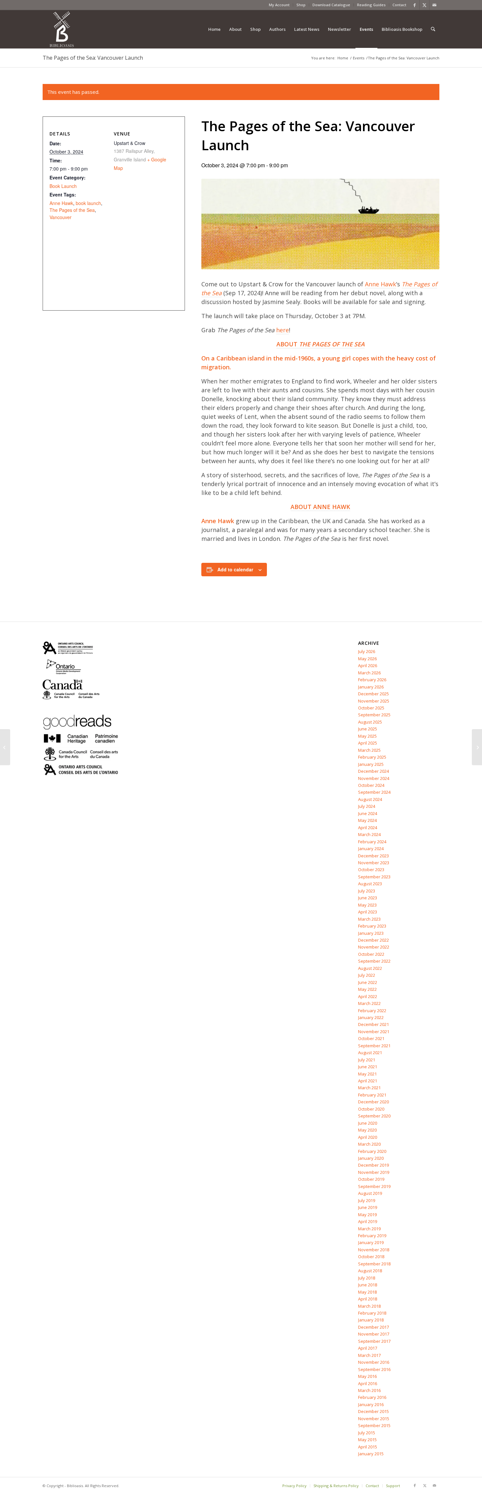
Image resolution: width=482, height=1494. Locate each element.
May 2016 (367, 1376)
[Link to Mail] (434, 5)
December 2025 (373, 694)
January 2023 (371, 933)
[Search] (433, 29)
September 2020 (374, 1116)
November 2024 (373, 778)
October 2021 (371, 1038)
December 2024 (373, 771)
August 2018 (370, 1271)
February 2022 (372, 1010)
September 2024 (374, 792)
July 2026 (366, 651)
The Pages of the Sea (72, 210)
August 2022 (370, 968)
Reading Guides (371, 4)
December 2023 (373, 856)
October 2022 (371, 954)
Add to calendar (235, 569)
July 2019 (366, 1200)
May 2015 (367, 1440)
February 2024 (372, 842)
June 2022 (367, 982)
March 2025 (369, 750)
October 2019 (371, 1179)
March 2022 (369, 1003)
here (282, 330)
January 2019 (371, 1242)
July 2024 (366, 806)
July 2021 (366, 1060)
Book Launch (63, 186)
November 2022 (373, 947)
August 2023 (370, 884)
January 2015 (371, 1454)
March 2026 (369, 673)
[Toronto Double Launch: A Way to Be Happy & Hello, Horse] (5, 747)
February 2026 (372, 680)
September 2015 (374, 1425)
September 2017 (374, 1341)
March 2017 (369, 1355)
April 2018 (367, 1299)
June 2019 (367, 1207)
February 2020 (372, 1151)
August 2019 (370, 1193)
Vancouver (60, 217)
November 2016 (373, 1362)
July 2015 (366, 1433)
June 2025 (367, 729)
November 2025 (373, 701)
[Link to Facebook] (414, 5)
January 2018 (371, 1320)
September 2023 (374, 877)
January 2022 (371, 1017)
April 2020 (367, 1137)
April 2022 (367, 996)
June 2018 (367, 1285)
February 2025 (372, 757)
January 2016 (371, 1404)
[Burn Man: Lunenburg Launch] (477, 747)
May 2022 (367, 989)
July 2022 (366, 975)
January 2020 (371, 1158)
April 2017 (367, 1348)
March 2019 (369, 1229)
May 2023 (367, 905)
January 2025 (371, 764)
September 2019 (374, 1186)
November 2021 (373, 1031)
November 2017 (373, 1334)
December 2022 (373, 940)
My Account (279, 4)
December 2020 (373, 1102)
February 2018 (372, 1313)
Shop (301, 4)
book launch (88, 203)
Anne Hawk (380, 284)
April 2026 (367, 665)
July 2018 (366, 1278)
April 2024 (367, 827)
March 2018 (369, 1306)
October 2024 (371, 785)
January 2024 (371, 848)
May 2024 (367, 820)
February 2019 (372, 1235)
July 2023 (366, 891)
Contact (399, 4)
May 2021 (367, 1074)
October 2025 (371, 708)
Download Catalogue (331, 4)
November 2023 (373, 863)
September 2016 (374, 1369)
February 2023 (372, 926)
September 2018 (374, 1264)
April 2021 (367, 1081)
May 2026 (367, 659)
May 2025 (367, 736)
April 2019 (367, 1221)
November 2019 (373, 1172)
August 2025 (370, 722)
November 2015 (373, 1419)
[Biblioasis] (62, 29)
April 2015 (367, 1447)
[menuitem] (279, 5)
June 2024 (367, 813)
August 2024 (370, 799)
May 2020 (367, 1130)
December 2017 (373, 1327)
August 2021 (370, 1052)
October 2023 (371, 869)
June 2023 (367, 898)
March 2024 (369, 834)
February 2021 (372, 1095)
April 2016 (367, 1383)
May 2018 (367, 1292)
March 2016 (369, 1390)
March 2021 (369, 1088)
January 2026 (371, 687)
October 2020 (371, 1109)
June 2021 (367, 1067)
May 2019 (367, 1215)
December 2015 (373, 1411)
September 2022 (374, 961)
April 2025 (367, 743)
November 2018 (373, 1250)
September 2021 (374, 1046)
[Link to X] (424, 5)
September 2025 (374, 715)
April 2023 (367, 912)
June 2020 (367, 1123)
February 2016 (372, 1397)
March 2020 (369, 1144)
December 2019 (373, 1165)
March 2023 (369, 919)
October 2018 (371, 1256)
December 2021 (373, 1024)
